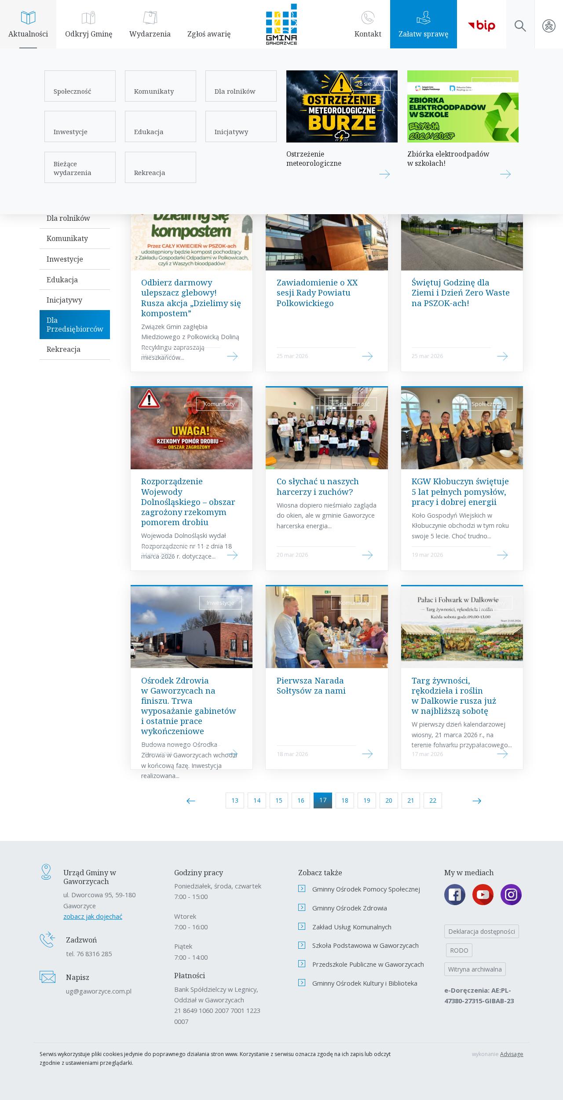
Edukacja (149, 131)
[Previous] (191, 800)
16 (300, 800)
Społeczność (72, 91)
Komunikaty (154, 91)
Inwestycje (71, 131)
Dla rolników (235, 91)
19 (366, 800)
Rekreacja (149, 172)
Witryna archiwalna (475, 969)
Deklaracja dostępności (481, 931)
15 (278, 800)
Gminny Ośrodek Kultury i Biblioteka (364, 983)
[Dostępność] (549, 24)
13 (234, 800)
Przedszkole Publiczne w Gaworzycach (368, 964)
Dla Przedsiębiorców (75, 324)
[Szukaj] (520, 24)
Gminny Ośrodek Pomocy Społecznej (366, 888)
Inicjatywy (231, 131)
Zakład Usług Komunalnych (351, 926)
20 (388, 800)
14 (256, 800)
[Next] (477, 800)
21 (410, 800)
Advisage (511, 1054)
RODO (459, 950)
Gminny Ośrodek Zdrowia (349, 907)
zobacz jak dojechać (92, 916)
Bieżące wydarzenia (72, 168)
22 (432, 800)
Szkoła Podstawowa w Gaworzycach (365, 945)
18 (344, 800)
